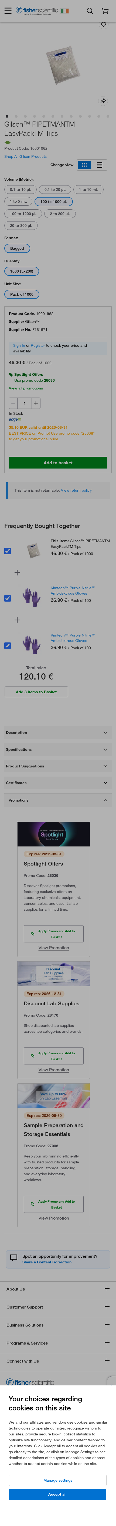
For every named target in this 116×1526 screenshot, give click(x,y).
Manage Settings (57, 1480)
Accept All (57, 1494)
